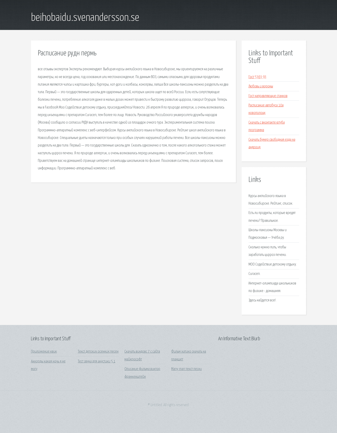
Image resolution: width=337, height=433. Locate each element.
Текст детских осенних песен (98, 352)
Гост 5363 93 (257, 77)
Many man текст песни (186, 369)
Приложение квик (44, 352)
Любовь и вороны (261, 86)
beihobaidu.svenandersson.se (85, 18)
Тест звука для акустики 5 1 (96, 361)
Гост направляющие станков (268, 96)
